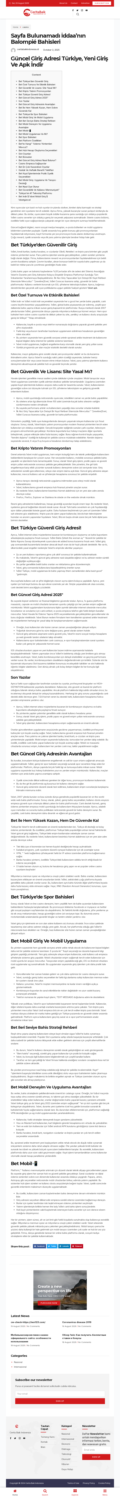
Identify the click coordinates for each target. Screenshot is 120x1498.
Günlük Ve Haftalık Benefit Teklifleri (36, 170)
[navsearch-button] (77, 14)
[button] (39, 1246)
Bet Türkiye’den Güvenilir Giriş (33, 81)
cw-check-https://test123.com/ (28, 1322)
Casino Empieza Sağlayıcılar (32, 163)
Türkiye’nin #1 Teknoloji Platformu (35, 193)
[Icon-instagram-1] (82, 10)
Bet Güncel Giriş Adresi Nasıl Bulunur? (37, 160)
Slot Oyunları (25, 153)
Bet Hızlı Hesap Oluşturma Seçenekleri (38, 150)
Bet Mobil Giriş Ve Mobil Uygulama (36, 117)
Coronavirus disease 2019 (76, 1322)
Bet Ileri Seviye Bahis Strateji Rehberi (37, 120)
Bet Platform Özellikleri (30, 140)
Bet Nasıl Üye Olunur (29, 186)
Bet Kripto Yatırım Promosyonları (35, 91)
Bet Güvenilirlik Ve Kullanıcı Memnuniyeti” (39, 189)
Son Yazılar (24, 101)
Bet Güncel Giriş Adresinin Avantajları (37, 104)
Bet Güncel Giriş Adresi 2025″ (33, 97)
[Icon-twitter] (77, 10)
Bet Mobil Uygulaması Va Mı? (33, 134)
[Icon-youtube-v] (86, 10)
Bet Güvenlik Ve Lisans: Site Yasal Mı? (37, 87)
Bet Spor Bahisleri (27, 137)
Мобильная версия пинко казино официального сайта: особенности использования (31, 1338)
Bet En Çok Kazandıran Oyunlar (34, 167)
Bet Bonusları (25, 157)
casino (26, 27)
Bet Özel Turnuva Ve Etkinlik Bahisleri (37, 84)
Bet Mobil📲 (25, 130)
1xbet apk (92, 288)
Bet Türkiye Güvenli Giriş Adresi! (34, 94)
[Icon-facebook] (73, 10)
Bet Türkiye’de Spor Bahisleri (33, 114)
